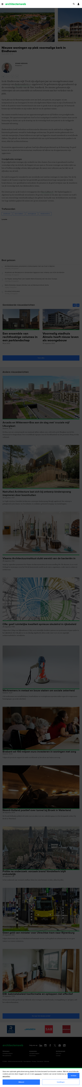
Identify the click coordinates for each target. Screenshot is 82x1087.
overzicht (38, 1074)
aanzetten (6, 1076)
